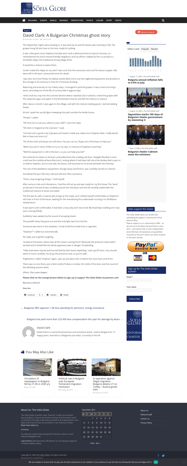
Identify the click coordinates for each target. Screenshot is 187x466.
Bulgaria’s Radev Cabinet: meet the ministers (143, 153)
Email (130, 277)
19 (109, 427)
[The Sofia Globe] (24, 20)
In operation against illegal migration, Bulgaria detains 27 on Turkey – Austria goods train (105, 384)
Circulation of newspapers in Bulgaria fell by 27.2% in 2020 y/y (37, 381)
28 (88, 437)
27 (84, 437)
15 (93, 427)
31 (101, 437)
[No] (184, 462)
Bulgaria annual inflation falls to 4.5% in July (145, 81)
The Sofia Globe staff (151, 76)
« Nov (92, 443)
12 (109, 423)
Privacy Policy (146, 423)
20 (84, 432)
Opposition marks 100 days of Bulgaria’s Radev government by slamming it (145, 117)
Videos (118, 20)
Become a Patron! (31, 282)
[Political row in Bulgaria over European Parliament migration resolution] (71, 360)
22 (93, 432)
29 (93, 437)
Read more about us (29, 425)
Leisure (99, 20)
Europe (43, 20)
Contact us (145, 418)
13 (84, 427)
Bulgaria (32, 20)
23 (97, 432)
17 (101, 427)
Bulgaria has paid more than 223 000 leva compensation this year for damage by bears (75, 319)
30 (97, 437)
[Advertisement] (146, 182)
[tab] (133, 49)
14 (88, 427)
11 (105, 423)
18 (105, 427)
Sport (109, 20)
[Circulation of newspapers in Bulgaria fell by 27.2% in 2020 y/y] (37, 360)
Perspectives (77, 20)
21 (88, 432)
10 (101, 423)
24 (101, 432)
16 (97, 427)
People (89, 20)
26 (109, 432)
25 (105, 432)
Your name (131, 287)
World (53, 20)
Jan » (98, 443)
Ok (156, 462)
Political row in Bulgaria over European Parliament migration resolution (71, 382)
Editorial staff (146, 414)
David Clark (47, 39)
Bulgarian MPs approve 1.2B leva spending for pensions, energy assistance (62, 307)
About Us (144, 410)
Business (64, 20)
